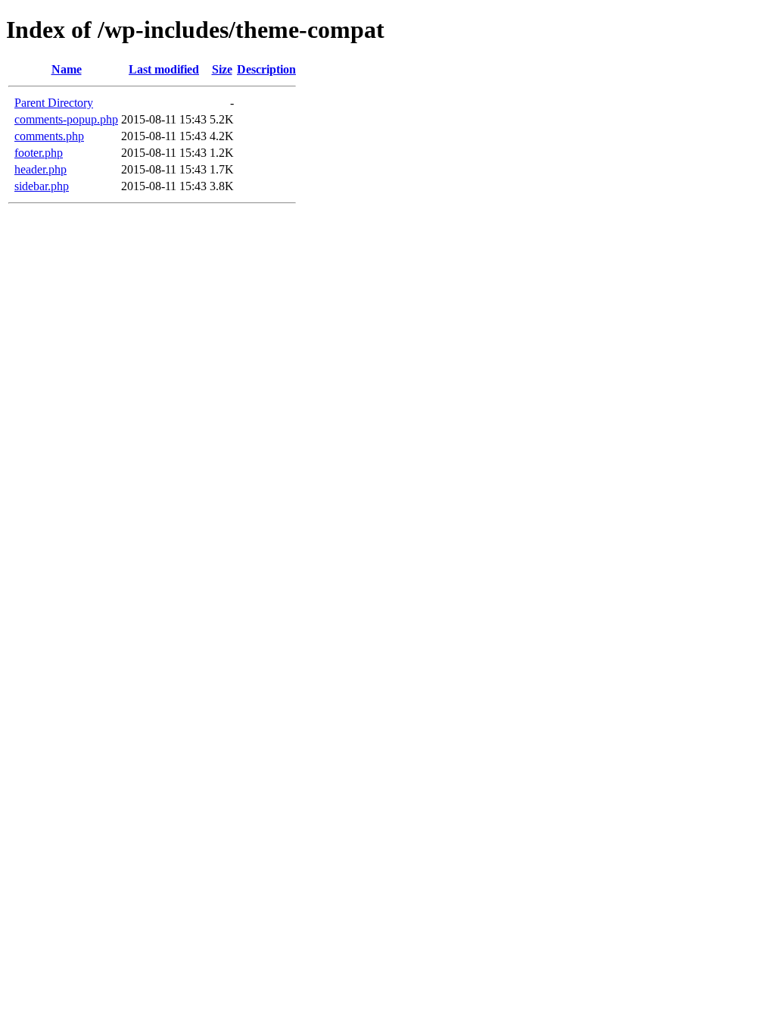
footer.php (38, 152)
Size (222, 69)
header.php (40, 169)
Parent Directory (53, 102)
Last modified (164, 69)
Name (66, 69)
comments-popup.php (66, 119)
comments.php (49, 136)
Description (266, 69)
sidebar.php (41, 186)
